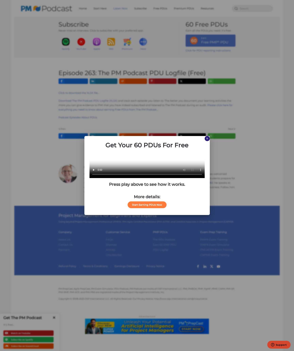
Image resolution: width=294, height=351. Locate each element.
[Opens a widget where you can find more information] (279, 345)
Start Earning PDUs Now (147, 204)
